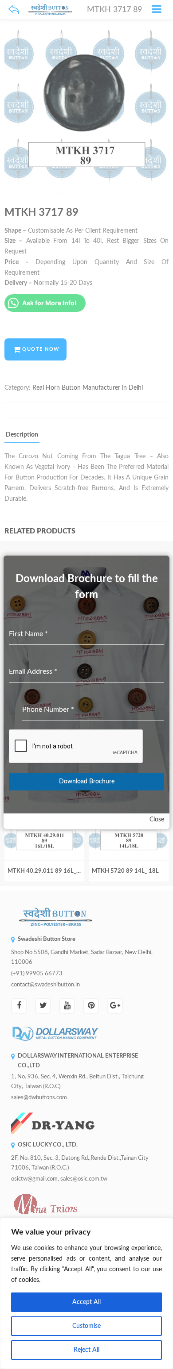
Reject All (86, 1350)
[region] (86, 1293)
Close (156, 820)
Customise (86, 1326)
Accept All (86, 1302)
